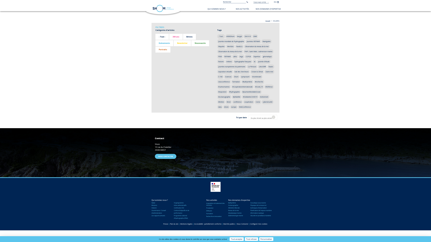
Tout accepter (237, 239)
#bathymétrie (247, 82)
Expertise (257, 56)
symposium (245, 77)
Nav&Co (239, 46)
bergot (239, 36)
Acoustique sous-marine (258, 203)
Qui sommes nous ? (217, 9)
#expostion (222, 92)
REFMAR (227, 56)
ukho (235, 56)
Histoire (154, 208)
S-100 (220, 77)
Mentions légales (186, 224)
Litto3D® (262, 67)
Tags (219, 30)
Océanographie (233, 205)
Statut (153, 203)
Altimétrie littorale (234, 208)
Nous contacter (165, 156)
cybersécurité (267, 102)
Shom (236, 77)
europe (233, 107)
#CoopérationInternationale (242, 87)
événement (264, 97)
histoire (221, 61)
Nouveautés (200, 43)
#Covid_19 (259, 87)
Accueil (267, 21)
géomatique (267, 56)
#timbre (221, 102)
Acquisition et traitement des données (215, 204)
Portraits (163, 49)
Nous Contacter (242, 224)
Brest (229, 102)
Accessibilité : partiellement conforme (207, 224)
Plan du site (174, 224)
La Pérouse (252, 67)
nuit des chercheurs (242, 72)
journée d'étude (263, 61)
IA (254, 61)
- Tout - (162, 37)
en (275, 2)
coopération (248, 102)
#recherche (259, 82)
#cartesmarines (224, 87)
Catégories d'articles (164, 30)
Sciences (228, 77)
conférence (237, 102)
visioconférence (224, 82)
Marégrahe (266, 41)
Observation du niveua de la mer (230, 51)
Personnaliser (266, 239)
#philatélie (236, 97)
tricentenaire (256, 77)
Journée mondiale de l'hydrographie (231, 41)
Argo (241, 56)
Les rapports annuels (158, 216)
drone (226, 107)
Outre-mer (269, 72)
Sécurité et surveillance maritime (260, 216)
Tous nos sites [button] (260, 2)
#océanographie (224, 97)
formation (236, 82)
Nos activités (242, 9)
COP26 (248, 56)
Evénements (164, 43)
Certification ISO (179, 208)
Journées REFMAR (253, 41)
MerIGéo (230, 46)
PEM (220, 56)
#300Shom (230, 36)
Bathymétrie (232, 203)
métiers (229, 61)
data (220, 107)
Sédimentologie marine (235, 216)
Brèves (189, 37)
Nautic (270, 67)
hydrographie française (243, 61)
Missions (154, 205)
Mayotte (221, 46)
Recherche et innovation (214, 216)
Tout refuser (251, 239)
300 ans (176, 37)
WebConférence (245, 107)
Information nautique (257, 213)
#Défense (269, 87)
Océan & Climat (257, 72)
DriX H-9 (248, 36)
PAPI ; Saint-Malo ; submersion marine (258, 51)
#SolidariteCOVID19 (250, 97)
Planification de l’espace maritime (261, 210)
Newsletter (182, 43)
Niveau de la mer (233, 210)
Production (209, 208)
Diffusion (209, 211)
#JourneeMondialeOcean (251, 92)
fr (278, 2)
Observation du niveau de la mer (257, 46)
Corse (258, 102)
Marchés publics (229, 224)
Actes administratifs (180, 205)
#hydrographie (234, 92)
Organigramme (179, 203)
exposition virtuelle (225, 72)
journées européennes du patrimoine (231, 67)
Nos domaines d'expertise (268, 9)
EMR (255, 36)
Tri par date (241, 117)
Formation (209, 214)
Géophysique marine (235, 213)
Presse (165, 224)
